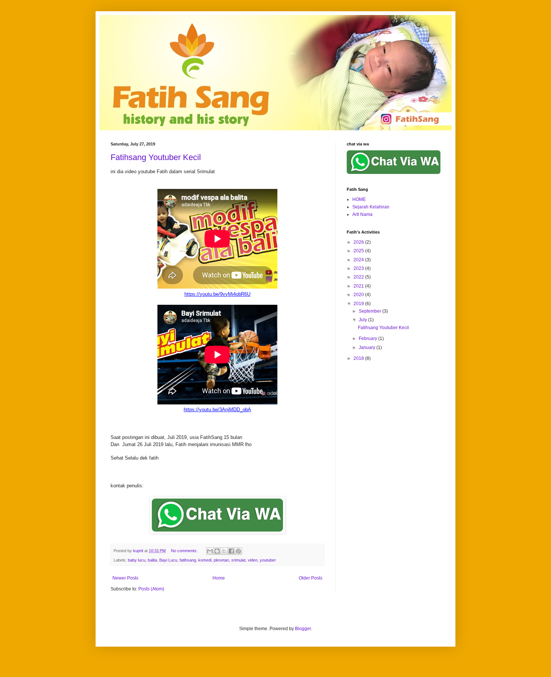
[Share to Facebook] (231, 551)
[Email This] (210, 551)
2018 (359, 358)
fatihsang (188, 560)
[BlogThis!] (217, 551)
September (370, 311)
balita (152, 560)
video (253, 560)
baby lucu (136, 560)
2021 (359, 286)
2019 (359, 303)
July (363, 319)
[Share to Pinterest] (238, 551)
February (368, 338)
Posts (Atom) (151, 589)
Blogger (303, 628)
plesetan (221, 560)
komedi (204, 560)
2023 (359, 268)
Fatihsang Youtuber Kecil (156, 157)
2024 (359, 259)
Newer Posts (125, 578)
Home (219, 578)
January (367, 347)
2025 (359, 250)
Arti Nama (362, 214)
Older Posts (310, 578)
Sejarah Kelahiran (370, 207)
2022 (359, 277)
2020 (359, 294)
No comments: (185, 550)
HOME (359, 199)
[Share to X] (224, 551)
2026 (359, 242)
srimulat (238, 560)
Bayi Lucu (168, 560)
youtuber (268, 560)
